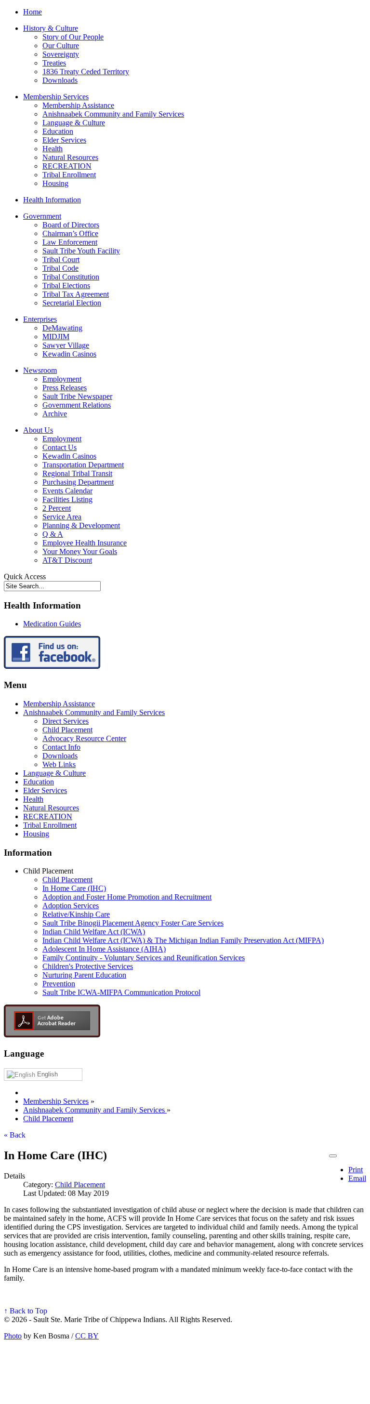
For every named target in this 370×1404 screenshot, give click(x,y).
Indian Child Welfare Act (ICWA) (93, 931)
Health (52, 149)
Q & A (52, 534)
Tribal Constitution (70, 277)
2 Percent (56, 508)
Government (42, 216)
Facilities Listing (67, 499)
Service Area (61, 517)
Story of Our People (73, 37)
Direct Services (65, 721)
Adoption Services (70, 905)
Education (57, 131)
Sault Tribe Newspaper (77, 396)
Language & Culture (73, 123)
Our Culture (60, 45)
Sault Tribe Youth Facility (81, 251)
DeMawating (62, 328)
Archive (54, 414)
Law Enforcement (69, 242)
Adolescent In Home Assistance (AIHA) (104, 949)
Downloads (60, 80)
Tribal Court (60, 259)
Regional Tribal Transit (77, 473)
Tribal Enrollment (69, 175)
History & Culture (50, 28)
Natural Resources (70, 157)
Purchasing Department (78, 482)
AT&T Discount (67, 560)
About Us (38, 430)
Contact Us (59, 447)
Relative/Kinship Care (76, 914)
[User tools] (333, 1155)
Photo (13, 1336)
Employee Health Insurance (84, 543)
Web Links (59, 764)
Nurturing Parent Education (84, 975)
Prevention (58, 984)
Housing (55, 183)
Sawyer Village (65, 345)
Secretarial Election (71, 303)
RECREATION (67, 166)
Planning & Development (81, 525)
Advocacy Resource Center (84, 738)
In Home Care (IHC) (74, 888)
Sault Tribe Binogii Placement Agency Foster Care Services (133, 923)
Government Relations (76, 405)
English (46, 1074)
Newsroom (40, 370)
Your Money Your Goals (79, 551)
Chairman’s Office (70, 233)
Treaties (54, 63)
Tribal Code (60, 268)
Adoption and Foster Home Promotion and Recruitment (126, 897)
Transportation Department (83, 465)
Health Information (52, 200)
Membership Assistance (78, 105)
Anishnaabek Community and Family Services (113, 114)
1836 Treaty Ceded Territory (85, 71)
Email (357, 1178)
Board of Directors (70, 225)
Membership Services (56, 97)
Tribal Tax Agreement (75, 294)
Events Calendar (67, 491)
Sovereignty (60, 54)
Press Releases (64, 388)
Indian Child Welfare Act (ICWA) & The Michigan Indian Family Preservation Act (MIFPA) (183, 940)
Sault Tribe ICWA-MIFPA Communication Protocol (121, 992)
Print (355, 1170)
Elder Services (64, 140)
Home (32, 12)
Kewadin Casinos (69, 354)
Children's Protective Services (87, 966)
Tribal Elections (66, 285)
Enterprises (40, 319)
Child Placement (67, 730)
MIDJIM (55, 336)
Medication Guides (52, 624)
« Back (15, 1135)
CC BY (87, 1336)
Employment (61, 379)
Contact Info (61, 747)
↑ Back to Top (25, 1311)
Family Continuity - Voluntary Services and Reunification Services (143, 958)
